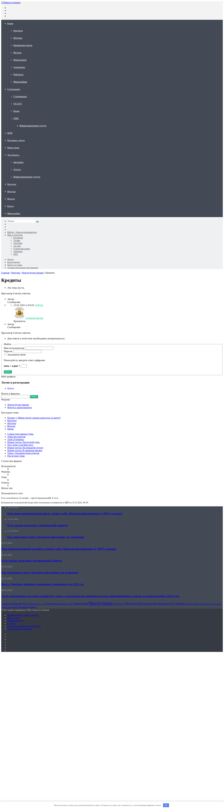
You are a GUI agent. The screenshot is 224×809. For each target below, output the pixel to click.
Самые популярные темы (20, 434)
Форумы (15, 272)
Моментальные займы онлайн (23, 615)
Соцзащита (12, 607)
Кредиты (18, 30)
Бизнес (25, 603)
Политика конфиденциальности (24, 626)
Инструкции (100, 603)
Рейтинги (18, 74)
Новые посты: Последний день (23, 442)
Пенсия (179, 603)
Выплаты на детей (38, 604)
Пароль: (8, 351)
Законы (70, 604)
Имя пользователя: (14, 348)
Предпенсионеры (214, 604)
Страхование (13, 89)
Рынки (4, 607)
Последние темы (16, 456)
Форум (10, 259)
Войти (8, 372)
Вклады (17, 52)
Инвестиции (20, 60)
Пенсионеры (144, 603)
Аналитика (19, 67)
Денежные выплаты (56, 603)
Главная (5, 272)
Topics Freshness (15, 439)
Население (118, 604)
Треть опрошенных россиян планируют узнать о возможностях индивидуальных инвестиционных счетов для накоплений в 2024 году (90, 596)
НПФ (9, 133)
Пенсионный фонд (164, 603)
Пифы (187, 604)
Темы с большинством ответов (23, 453)
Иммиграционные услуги (33, 125)
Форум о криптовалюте (19, 407)
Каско (16, 111)
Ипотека (17, 38)
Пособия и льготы (199, 603)
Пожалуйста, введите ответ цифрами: (24, 360)
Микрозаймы (20, 82)
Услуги (17, 169)
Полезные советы (16, 140)
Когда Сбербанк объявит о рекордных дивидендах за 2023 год (42, 584)
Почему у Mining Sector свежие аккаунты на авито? (34, 418)
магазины (18, 162)
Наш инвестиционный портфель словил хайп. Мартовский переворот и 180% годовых (58, 548)
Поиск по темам (14, 265)
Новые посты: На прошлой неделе (25, 447)
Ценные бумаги (27, 607)
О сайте (11, 623)
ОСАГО (17, 103)
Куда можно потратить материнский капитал (31, 560)
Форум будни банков (33, 272)
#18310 (39, 305)
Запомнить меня (16, 354)
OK (166, 805)
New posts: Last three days (20, 445)
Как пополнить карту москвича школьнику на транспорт (39, 572)
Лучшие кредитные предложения (22, 268)
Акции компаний (11, 603)
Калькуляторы (13, 262)
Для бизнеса (13, 155)
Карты (10, 206)
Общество (130, 603)
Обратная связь (15, 620)
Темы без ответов (16, 436)
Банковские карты (22, 45)
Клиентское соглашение (19, 629)
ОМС (16, 118)
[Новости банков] (10, 2)
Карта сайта (13, 618)
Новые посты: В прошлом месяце (24, 450)
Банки (10, 23)
